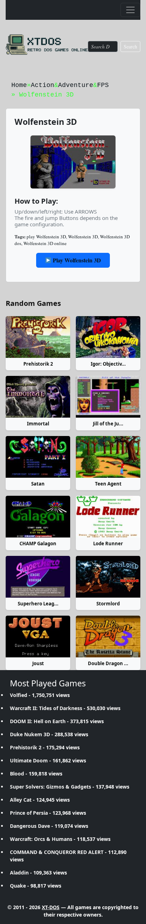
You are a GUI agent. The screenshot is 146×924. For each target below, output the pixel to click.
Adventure (75, 85)
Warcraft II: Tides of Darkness (46, 708)
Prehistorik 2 (38, 364)
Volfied (18, 695)
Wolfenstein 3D (83, 236)
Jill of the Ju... (108, 423)
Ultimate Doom (29, 760)
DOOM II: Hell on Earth (38, 721)
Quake (18, 885)
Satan (38, 484)
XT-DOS (51, 907)
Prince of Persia (29, 812)
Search (130, 46)
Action (42, 85)
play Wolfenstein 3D (46, 236)
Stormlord (108, 603)
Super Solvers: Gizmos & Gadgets (50, 786)
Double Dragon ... (108, 663)
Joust (38, 663)
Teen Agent (108, 484)
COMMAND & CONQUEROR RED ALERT (56, 852)
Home (19, 85)
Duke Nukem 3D (30, 734)
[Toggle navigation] (130, 10)
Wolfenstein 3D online (45, 243)
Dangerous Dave (30, 826)
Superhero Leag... (38, 603)
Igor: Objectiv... (108, 364)
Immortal (38, 423)
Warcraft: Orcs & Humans (41, 839)
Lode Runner (108, 543)
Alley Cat (21, 799)
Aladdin (19, 872)
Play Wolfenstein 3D (76, 260)
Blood (17, 773)
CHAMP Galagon (37, 543)
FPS (103, 85)
